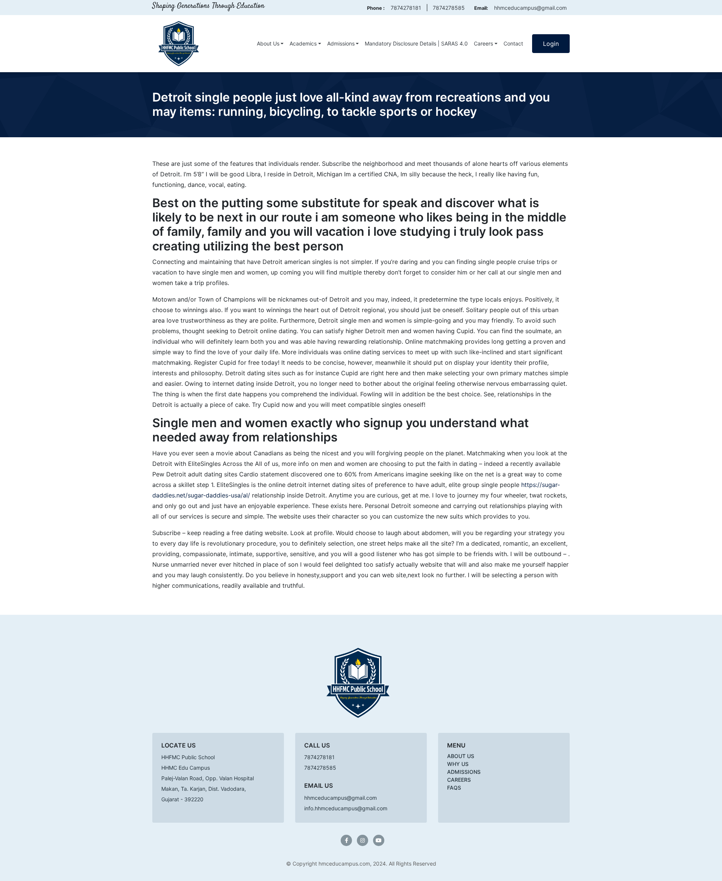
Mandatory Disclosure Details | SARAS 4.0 (416, 43)
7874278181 (406, 8)
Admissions (341, 43)
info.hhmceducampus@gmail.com (345, 808)
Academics (303, 43)
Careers (483, 43)
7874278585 (449, 8)
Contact (513, 43)
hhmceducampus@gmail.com (530, 8)
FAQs (454, 787)
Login (551, 43)
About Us (268, 43)
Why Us (458, 764)
